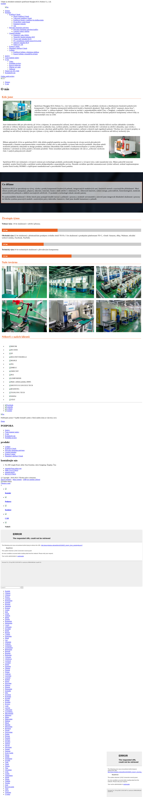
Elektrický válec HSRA (21, 35)
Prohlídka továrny (15, 63)
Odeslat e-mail (5, 483)
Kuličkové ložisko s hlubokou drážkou (26, 52)
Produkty (8, 12)
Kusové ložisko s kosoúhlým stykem (25, 54)
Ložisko (12, 50)
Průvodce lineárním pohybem (19, 28)
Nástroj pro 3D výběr (12, 71)
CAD (7, 518)
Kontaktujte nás (10, 73)
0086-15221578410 (11, 470)
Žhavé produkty (6, 479)
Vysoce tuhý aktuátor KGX (22, 39)
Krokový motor (14, 46)
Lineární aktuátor (15, 33)
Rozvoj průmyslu (15, 65)
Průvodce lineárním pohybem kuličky (25, 29)
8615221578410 (10, 474)
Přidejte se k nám (15, 67)
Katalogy (8, 510)
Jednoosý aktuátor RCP (21, 43)
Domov (7, 11)
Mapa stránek (17, 479)
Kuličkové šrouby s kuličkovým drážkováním (28, 20)
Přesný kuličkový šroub (21, 16)
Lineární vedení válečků (21, 31)
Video (11, 61)
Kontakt (8, 493)
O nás (7, 60)
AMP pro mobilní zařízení (31, 479)
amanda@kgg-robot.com (13, 468)
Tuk (14, 26)
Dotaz (3, 421)
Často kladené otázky (12, 58)
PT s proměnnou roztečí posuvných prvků (27, 41)
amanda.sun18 (10, 472)
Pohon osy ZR (18, 44)
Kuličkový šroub (14, 14)
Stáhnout (12, 69)
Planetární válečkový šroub (18, 48)
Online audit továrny (7, 76)
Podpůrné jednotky (19, 24)
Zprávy (7, 56)
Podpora (8, 501)
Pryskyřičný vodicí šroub (21, 22)
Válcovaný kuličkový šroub (22, 18)
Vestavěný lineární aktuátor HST (24, 37)
